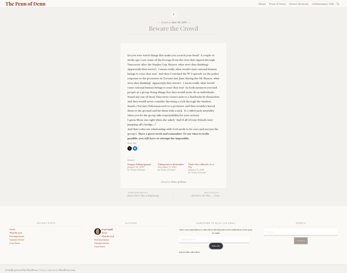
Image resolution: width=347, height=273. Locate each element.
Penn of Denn (277, 4)
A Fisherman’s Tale (323, 4)
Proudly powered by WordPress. (21, 270)
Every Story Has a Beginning (143, 194)
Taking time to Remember (171, 164)
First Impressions (16, 236)
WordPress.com (67, 270)
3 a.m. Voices (14, 243)
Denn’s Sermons (299, 4)
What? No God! (15, 233)
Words (12, 229)
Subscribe (216, 246)
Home (262, 4)
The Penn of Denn (25, 3)
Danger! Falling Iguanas (139, 164)
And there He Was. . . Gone (205, 194)
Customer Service (16, 240)
